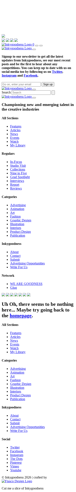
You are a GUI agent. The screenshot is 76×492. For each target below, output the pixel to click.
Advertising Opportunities (27, 263)
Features (15, 126)
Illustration (17, 224)
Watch (14, 141)
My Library (18, 145)
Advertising (18, 205)
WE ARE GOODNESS (26, 284)
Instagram (9, 75)
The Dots (16, 459)
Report (14, 184)
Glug (13, 287)
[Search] (36, 45)
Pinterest (16, 462)
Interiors (15, 228)
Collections (17, 169)
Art (12, 212)
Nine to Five (18, 173)
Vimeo (14, 466)
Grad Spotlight (20, 177)
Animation (17, 209)
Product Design (20, 231)
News (14, 134)
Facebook (31, 75)
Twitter (57, 71)
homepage (21, 315)
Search (6, 92)
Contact (15, 256)
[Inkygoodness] (17, 44)
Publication (17, 235)
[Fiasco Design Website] (17, 481)
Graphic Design (20, 220)
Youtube (15, 470)
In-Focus (16, 162)
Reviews (16, 188)
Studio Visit (18, 165)
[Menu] (41, 45)
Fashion (15, 216)
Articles (15, 130)
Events (14, 138)
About (14, 252)
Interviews (17, 181)
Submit (15, 259)
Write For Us (18, 267)
